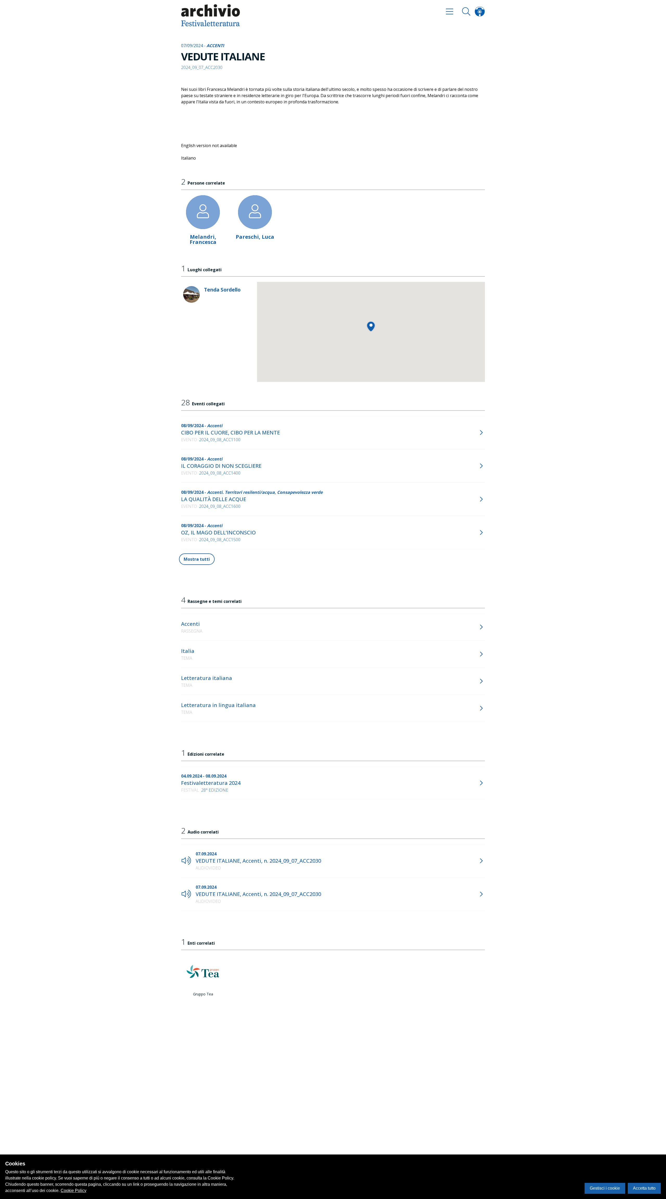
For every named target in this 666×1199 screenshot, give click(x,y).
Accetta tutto (644, 1188)
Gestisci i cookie (605, 1188)
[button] (370, 326)
